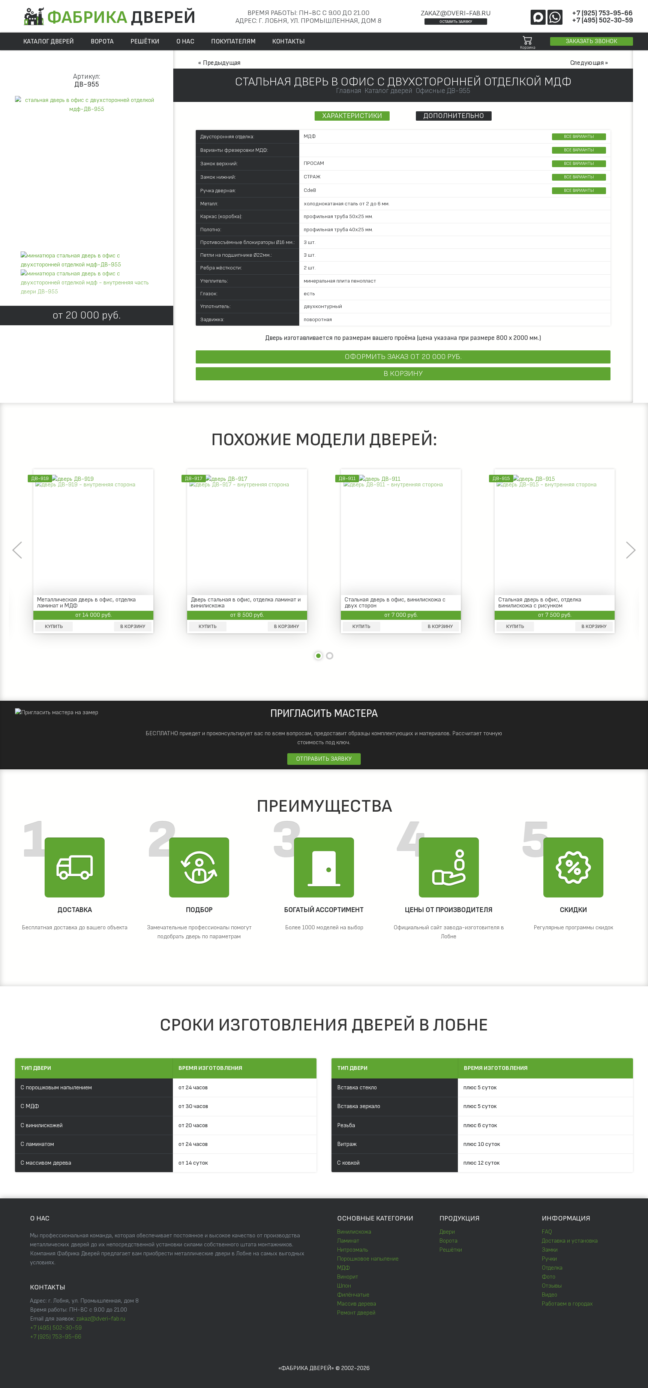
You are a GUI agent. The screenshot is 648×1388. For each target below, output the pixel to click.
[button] (86, 105)
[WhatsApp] (555, 17)
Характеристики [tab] (352, 116)
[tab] (87, 260)
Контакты (288, 41)
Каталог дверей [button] (48, 41)
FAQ (547, 1231)
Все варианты (579, 136)
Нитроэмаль (352, 1249)
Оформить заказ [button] (403, 356)
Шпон (344, 1285)
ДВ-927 (40, 478)
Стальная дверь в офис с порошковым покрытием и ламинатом (394, 603)
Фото (548, 1276)
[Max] (538, 17)
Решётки (451, 1249)
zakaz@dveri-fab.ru (456, 13)
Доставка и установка (570, 1240)
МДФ (343, 1267)
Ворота (102, 41)
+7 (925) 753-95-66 (602, 13)
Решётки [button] (144, 41)
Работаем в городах (567, 1303)
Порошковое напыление (368, 1258)
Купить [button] (54, 627)
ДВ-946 (348, 478)
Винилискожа (354, 1231)
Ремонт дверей (356, 1312)
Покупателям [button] (233, 41)
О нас (185, 41)
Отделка (552, 1267)
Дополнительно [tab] (453, 116)
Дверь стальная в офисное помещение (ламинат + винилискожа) (86, 603)
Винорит (347, 1276)
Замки (550, 1249)
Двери (447, 1231)
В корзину (403, 373)
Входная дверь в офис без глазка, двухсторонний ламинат (542, 603)
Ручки (549, 1258)
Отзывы (552, 1285)
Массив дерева (356, 1303)
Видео (549, 1294)
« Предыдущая (219, 63)
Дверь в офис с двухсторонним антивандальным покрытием (231, 603)
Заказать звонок (591, 41)
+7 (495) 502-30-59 (602, 20)
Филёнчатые (353, 1294)
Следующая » (589, 63)
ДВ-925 (501, 478)
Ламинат (348, 1240)
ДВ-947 (194, 478)
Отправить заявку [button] (324, 759)
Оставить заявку (456, 21)
